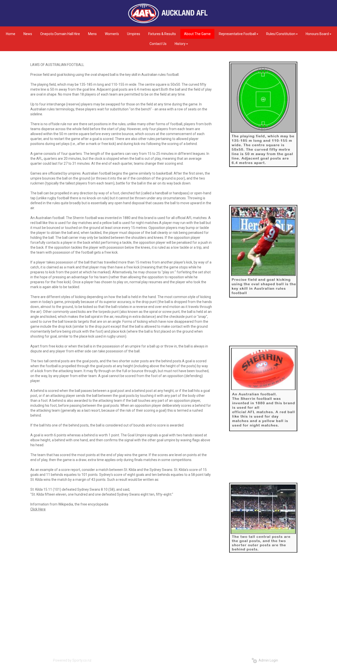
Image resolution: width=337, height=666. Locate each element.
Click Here (38, 509)
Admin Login (267, 660)
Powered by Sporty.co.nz (72, 660)
